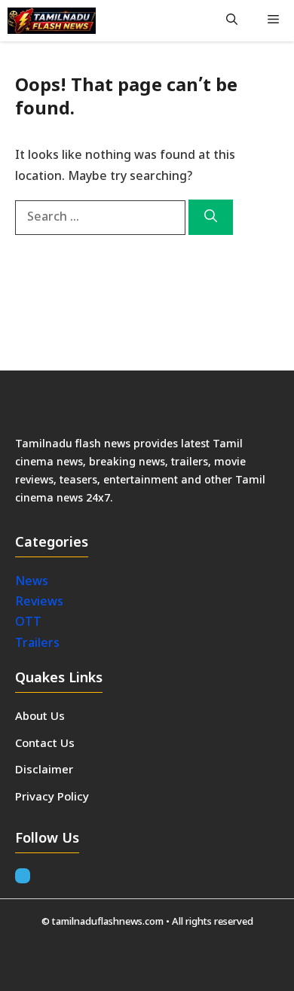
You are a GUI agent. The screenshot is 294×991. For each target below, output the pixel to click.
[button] (232, 20)
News (33, 582)
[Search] (210, 218)
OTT (28, 622)
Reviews (39, 602)
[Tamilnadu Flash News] (52, 20)
